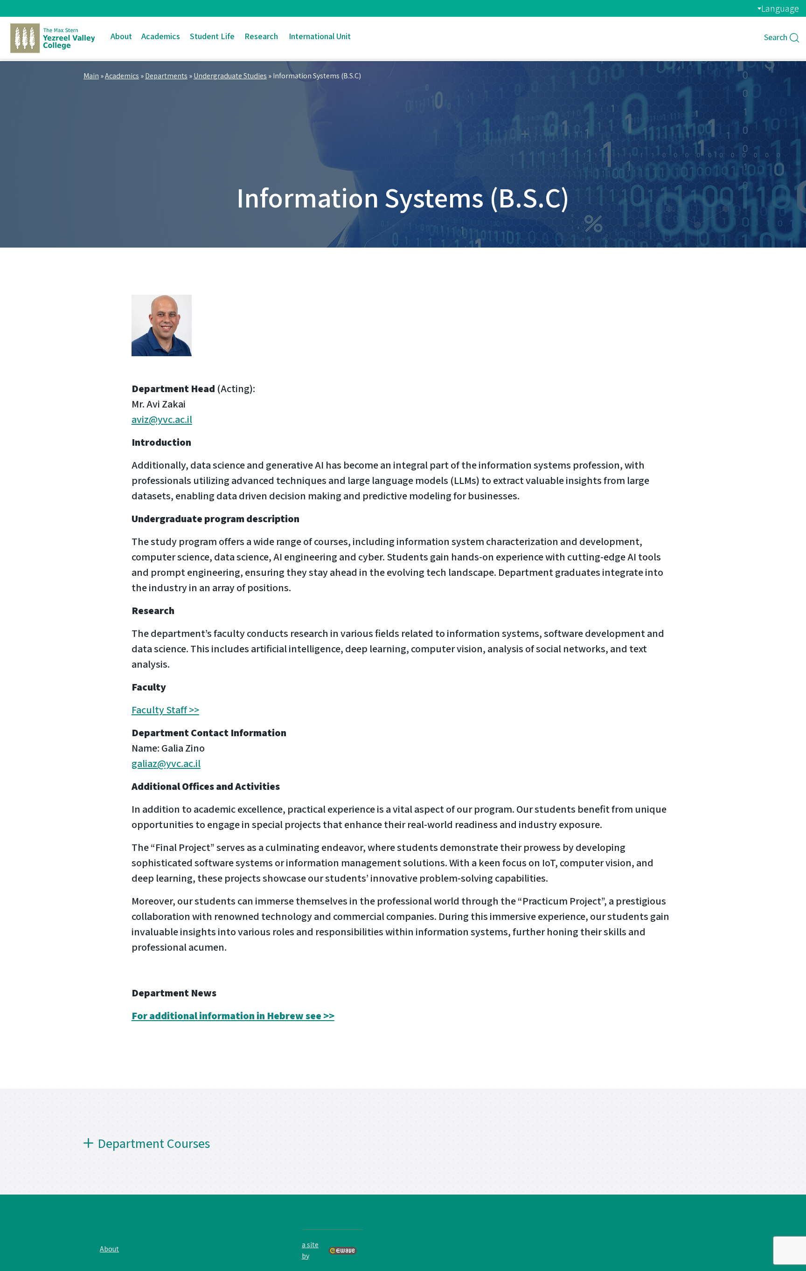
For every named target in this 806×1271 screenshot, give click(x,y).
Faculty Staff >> (165, 709)
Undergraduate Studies (230, 76)
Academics (160, 36)
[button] (403, 1151)
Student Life (212, 36)
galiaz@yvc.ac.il (166, 763)
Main (91, 76)
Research (261, 36)
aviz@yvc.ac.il (162, 419)
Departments (166, 76)
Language (780, 8)
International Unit (320, 36)
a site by (310, 1250)
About (121, 36)
